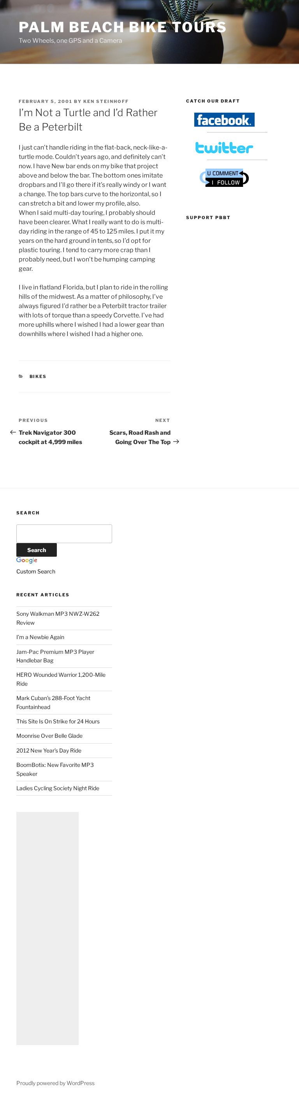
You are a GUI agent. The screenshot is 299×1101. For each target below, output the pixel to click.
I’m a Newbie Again (40, 637)
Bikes (38, 376)
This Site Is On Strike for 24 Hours (58, 721)
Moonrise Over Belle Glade (49, 735)
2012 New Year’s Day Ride (48, 750)
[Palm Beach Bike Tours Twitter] (224, 152)
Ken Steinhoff (106, 101)
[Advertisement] (47, 928)
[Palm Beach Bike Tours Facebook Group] (224, 124)
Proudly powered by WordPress (55, 1083)
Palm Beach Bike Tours (123, 27)
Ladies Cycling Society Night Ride (57, 788)
